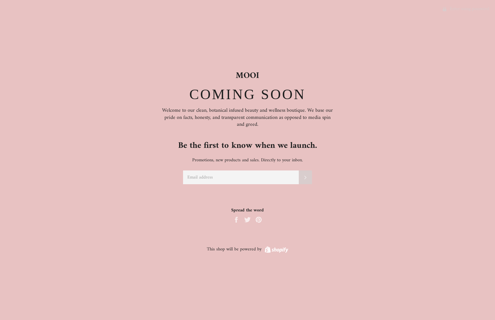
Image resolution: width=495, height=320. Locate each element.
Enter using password (468, 9)
